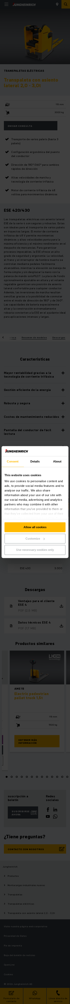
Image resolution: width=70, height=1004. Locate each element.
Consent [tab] (12, 461)
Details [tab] (35, 461)
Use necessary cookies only (35, 550)
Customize (32, 538)
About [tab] (57, 461)
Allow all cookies (35, 527)
